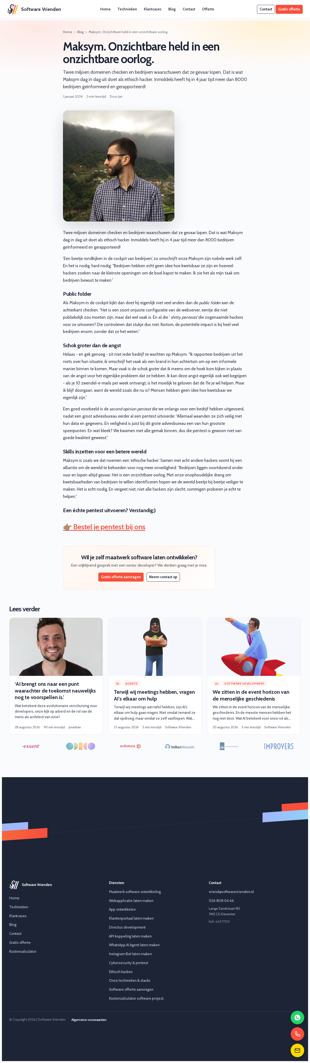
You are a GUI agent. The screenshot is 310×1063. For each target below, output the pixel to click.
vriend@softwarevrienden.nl (231, 892)
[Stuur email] (297, 1050)
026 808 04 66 (221, 901)
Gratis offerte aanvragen (121, 577)
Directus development (127, 927)
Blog (172, 9)
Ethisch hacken (120, 972)
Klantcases (153, 9)
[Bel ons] (297, 1034)
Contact (189, 9)
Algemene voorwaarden (89, 1020)
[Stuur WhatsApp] (297, 1017)
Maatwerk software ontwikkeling (135, 892)
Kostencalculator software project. (136, 998)
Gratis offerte (289, 9)
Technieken (127, 9)
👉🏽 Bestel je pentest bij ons (104, 526)
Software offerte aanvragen (131, 989)
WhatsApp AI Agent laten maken (134, 945)
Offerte (208, 9)
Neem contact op (163, 577)
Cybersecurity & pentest (128, 963)
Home (105, 9)
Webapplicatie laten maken (131, 901)
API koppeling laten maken (130, 936)
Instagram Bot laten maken (130, 954)
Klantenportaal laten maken (131, 918)
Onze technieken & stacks (129, 980)
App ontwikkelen (122, 909)
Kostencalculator (22, 951)
